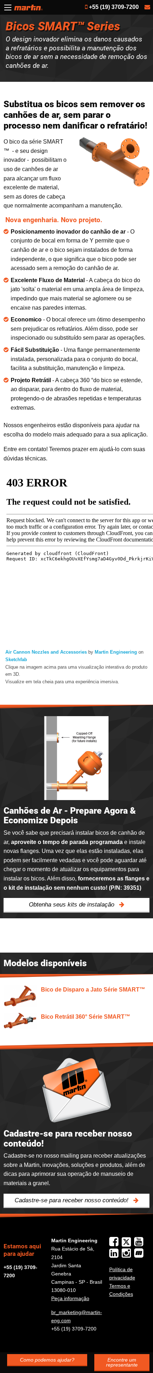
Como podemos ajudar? (47, 1360)
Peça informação (70, 1298)
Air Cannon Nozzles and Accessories (46, 652)
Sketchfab (16, 659)
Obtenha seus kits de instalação (72, 904)
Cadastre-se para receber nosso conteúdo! (72, 1200)
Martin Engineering (116, 652)
